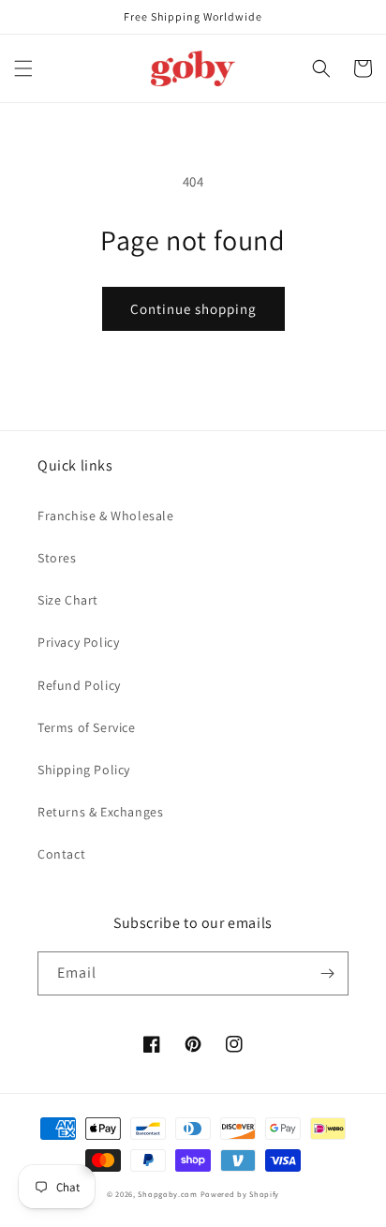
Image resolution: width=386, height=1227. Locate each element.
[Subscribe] (327, 973)
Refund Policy (79, 685)
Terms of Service (86, 727)
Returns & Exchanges (100, 811)
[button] (23, 68)
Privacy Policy (78, 642)
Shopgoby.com (167, 1194)
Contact (61, 853)
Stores (57, 557)
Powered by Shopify (240, 1194)
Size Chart (67, 599)
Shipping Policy (83, 769)
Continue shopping (193, 309)
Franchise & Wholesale (105, 515)
